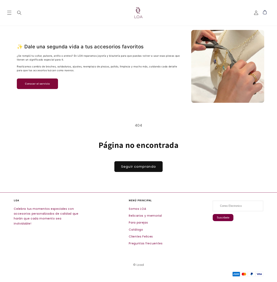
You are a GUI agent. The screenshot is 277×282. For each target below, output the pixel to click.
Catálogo (136, 230)
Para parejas (138, 223)
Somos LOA (137, 209)
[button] (9, 13)
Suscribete (223, 217)
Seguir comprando (138, 166)
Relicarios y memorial (145, 216)
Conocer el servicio (37, 83)
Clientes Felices (141, 236)
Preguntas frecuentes (145, 243)
